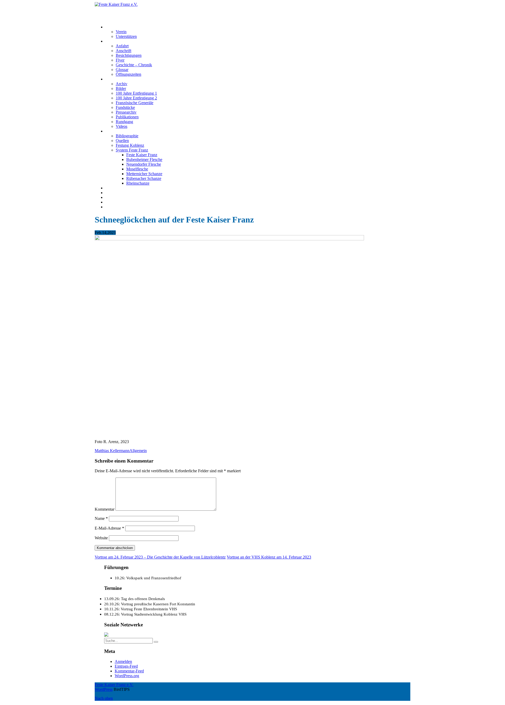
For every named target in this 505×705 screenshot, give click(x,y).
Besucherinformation (122, 41)
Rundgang (124, 121)
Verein (121, 31)
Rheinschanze (137, 183)
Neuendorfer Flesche (143, 164)
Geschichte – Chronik (134, 65)
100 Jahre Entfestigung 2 (136, 98)
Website (101, 538)
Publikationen (127, 117)
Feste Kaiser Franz (141, 155)
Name (101, 518)
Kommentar (104, 509)
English (111, 207)
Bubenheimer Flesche (144, 159)
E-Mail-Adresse (109, 528)
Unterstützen (126, 36)
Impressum (114, 197)
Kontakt (112, 192)
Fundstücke (125, 107)
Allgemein (138, 450)
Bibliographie (127, 136)
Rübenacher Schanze (143, 178)
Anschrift (123, 50)
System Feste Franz (132, 150)
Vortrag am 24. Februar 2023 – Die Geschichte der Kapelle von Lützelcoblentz (160, 557)
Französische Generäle (134, 102)
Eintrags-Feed (126, 666)
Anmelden (123, 661)
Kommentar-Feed (129, 671)
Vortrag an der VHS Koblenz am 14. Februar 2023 (269, 557)
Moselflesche (137, 169)
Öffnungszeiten (128, 74)
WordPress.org (127, 675)
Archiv (121, 84)
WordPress (104, 689)
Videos (121, 126)
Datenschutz (115, 202)
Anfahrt (122, 46)
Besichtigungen (129, 55)
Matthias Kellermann (112, 450)
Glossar (122, 69)
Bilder (121, 88)
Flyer (120, 60)
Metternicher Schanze (144, 173)
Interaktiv (113, 79)
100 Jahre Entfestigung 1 (136, 93)
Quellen (122, 140)
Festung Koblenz (119, 131)
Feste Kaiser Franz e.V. (114, 9)
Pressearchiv (126, 112)
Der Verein (114, 27)
